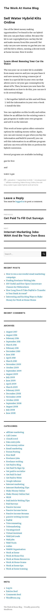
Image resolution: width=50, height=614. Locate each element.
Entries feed (11, 591)
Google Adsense (13, 481)
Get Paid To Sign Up (15, 468)
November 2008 (13, 397)
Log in (9, 588)
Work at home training (17, 569)
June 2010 (10, 354)
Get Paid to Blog (13, 465)
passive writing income (17, 517)
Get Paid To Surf (13, 474)
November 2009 (13, 364)
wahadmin (11, 180)
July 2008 (10, 410)
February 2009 (13, 390)
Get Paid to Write (14, 478)
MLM (8, 497)
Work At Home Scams (16, 562)
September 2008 (13, 403)
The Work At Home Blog (21, 8)
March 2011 (11, 345)
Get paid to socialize (15, 471)
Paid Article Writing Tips (18, 500)
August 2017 (11, 332)
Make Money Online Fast (17, 494)
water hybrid (22, 185)
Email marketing (14, 448)
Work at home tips (14, 565)
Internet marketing (15, 484)
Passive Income (13, 507)
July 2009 (10, 377)
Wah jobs (10, 539)
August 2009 (12, 374)
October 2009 (12, 367)
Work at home (12, 552)
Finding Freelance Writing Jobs (20, 280)
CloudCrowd (12, 439)
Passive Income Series (16, 510)
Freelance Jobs (13, 458)
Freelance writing (14, 461)
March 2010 (11, 361)
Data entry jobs (13, 442)
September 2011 (13, 341)
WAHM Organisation (15, 549)
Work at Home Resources (18, 559)
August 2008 (12, 406)
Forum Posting (13, 452)
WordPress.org (13, 598)
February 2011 (12, 348)
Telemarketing (13, 526)
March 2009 (12, 387)
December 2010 (13, 351)
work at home (33, 185)
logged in (19, 201)
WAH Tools (11, 543)
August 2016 (11, 335)
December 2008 (13, 393)
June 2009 (10, 380)
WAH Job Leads (13, 536)
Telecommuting (13, 523)
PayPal (9, 520)
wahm (9, 546)
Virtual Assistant (14, 533)
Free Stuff (10, 455)
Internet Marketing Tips (17, 487)
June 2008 (10, 413)
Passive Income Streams (17, 513)
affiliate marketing (13, 182)
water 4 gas (12, 185)
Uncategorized (40, 180)
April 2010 (11, 358)
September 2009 (13, 371)
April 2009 (11, 384)
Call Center (11, 435)
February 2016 (12, 338)
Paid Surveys (12, 504)
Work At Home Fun (15, 556)
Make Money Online (28, 182)
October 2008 (12, 400)
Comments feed (13, 594)
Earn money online (15, 445)
